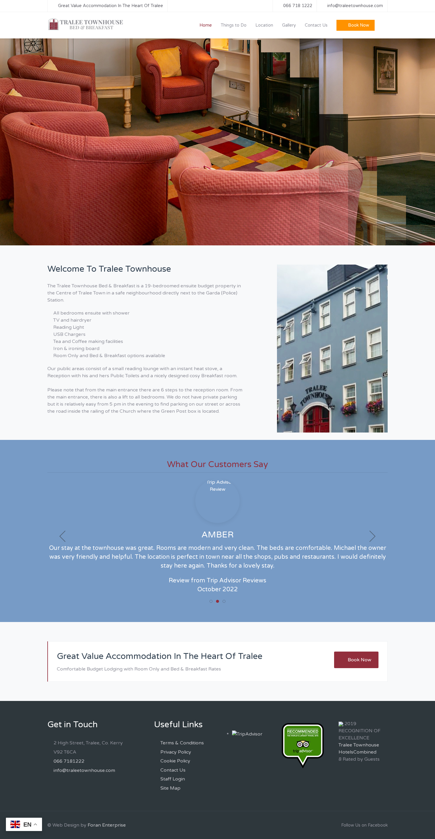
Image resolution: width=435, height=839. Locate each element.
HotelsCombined (357, 752)
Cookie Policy (175, 761)
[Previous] (11, 142)
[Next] (424, 142)
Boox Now (72, 158)
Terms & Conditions (182, 743)
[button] (63, 536)
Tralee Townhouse (359, 745)
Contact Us (173, 770)
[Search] (383, 24)
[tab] (211, 601)
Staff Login (172, 779)
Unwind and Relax (91, 126)
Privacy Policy (175, 752)
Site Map (170, 788)
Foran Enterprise (107, 825)
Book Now (359, 660)
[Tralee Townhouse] (86, 24)
